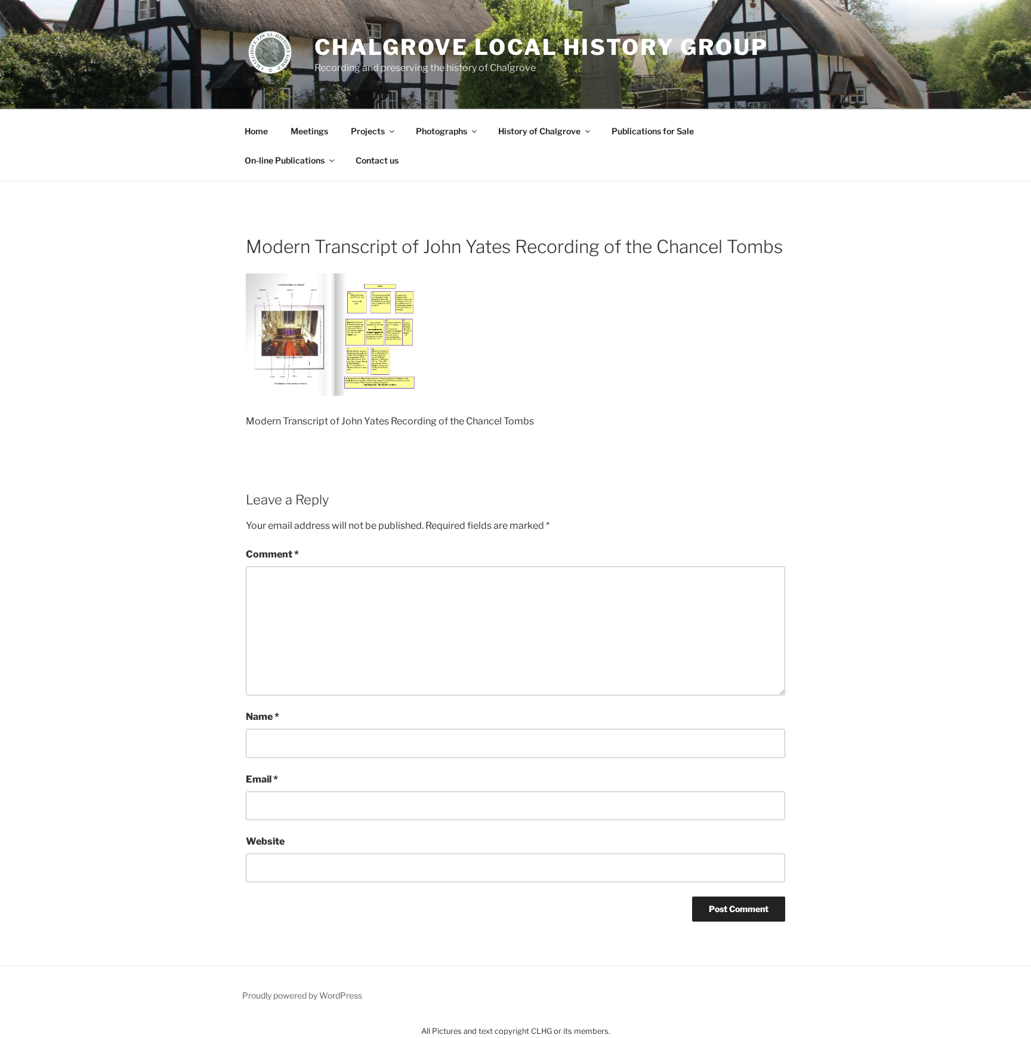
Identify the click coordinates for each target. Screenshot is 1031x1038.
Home (256, 131)
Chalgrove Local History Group (541, 47)
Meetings (309, 131)
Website (265, 841)
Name (262, 716)
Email (262, 779)
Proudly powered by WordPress (302, 995)
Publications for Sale (653, 131)
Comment (272, 554)
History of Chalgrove (539, 131)
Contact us (377, 160)
